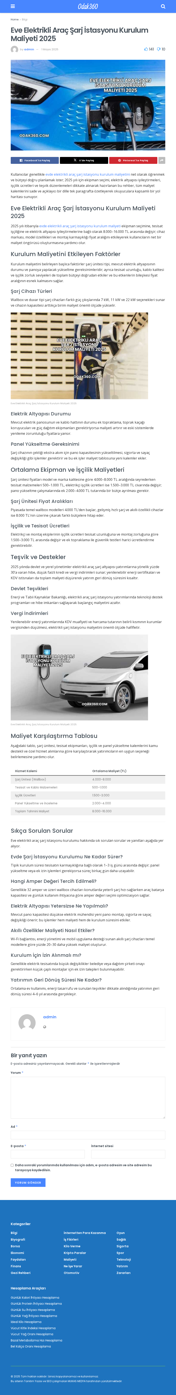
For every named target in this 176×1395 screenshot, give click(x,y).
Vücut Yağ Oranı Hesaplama (32, 1334)
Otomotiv (71, 1273)
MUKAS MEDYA (77, 1381)
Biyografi (18, 1239)
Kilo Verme (72, 1246)
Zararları (123, 1273)
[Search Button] (163, 6)
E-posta (18, 1146)
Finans (16, 1266)
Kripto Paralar (75, 1253)
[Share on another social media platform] (161, 160)
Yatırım (122, 1266)
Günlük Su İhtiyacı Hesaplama (33, 1310)
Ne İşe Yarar (73, 1266)
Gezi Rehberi (20, 1273)
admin (29, 49)
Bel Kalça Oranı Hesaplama (31, 1346)
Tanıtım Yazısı (33, 1381)
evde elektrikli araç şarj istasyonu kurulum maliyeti (80, 226)
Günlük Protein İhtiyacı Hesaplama (36, 1303)
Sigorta (123, 1246)
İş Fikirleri (71, 1239)
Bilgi (24, 19)
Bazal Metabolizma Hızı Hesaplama (36, 1340)
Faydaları (18, 1259)
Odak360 (88, 6)
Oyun (121, 1233)
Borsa (15, 1246)
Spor (120, 1253)
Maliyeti (70, 1259)
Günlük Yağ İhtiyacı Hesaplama (34, 1316)
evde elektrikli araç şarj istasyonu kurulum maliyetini (88, 174)
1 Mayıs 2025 (49, 49)
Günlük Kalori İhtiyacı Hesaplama (35, 1297)
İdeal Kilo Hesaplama (26, 1322)
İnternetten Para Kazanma (85, 1233)
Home (14, 19)
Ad (14, 1127)
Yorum (17, 1073)
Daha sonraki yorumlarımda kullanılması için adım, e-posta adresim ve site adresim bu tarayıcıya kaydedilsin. (83, 1167)
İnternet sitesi (102, 1146)
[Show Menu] (13, 6)
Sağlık (121, 1239)
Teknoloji (124, 1259)
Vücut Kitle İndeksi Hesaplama (33, 1328)
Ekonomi (17, 1253)
